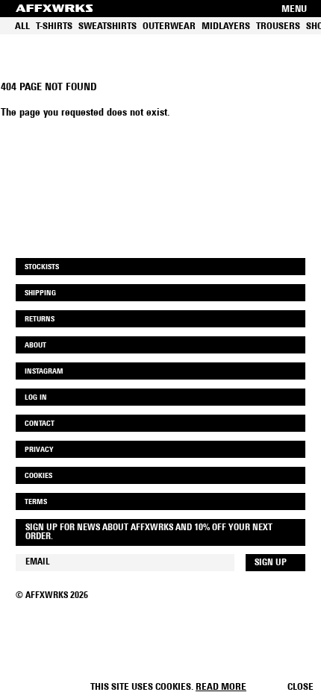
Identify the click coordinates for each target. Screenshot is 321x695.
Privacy (39, 450)
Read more (221, 687)
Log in (36, 398)
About (35, 346)
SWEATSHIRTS (107, 26)
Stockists (42, 267)
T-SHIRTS (54, 26)
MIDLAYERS (226, 26)
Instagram (44, 372)
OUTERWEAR (169, 26)
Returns (39, 319)
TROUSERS (278, 26)
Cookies (38, 476)
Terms (36, 502)
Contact (39, 424)
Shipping (40, 293)
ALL (22, 26)
